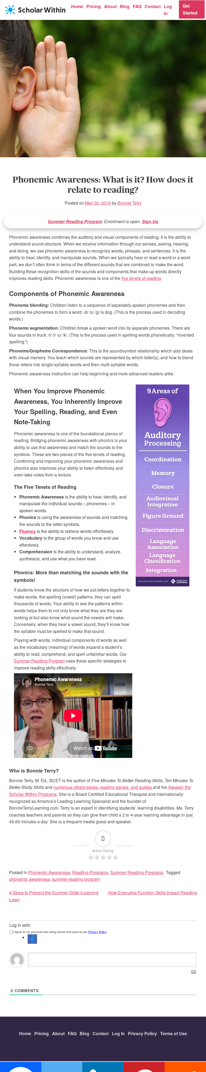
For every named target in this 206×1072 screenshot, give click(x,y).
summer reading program (76, 879)
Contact (153, 6)
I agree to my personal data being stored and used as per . (60, 931)
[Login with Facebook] (32, 939)
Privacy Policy (97, 931)
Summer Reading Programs (136, 872)
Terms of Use (173, 1033)
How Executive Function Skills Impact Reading (152, 892)
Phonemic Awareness (49, 872)
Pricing (93, 6)
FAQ (137, 6)
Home (77, 6)
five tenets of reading (141, 278)
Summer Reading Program (75, 221)
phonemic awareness (29, 879)
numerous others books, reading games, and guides (103, 787)
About (110, 6)
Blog (125, 6)
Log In (168, 9)
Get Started (190, 9)
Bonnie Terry (129, 203)
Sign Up (150, 221)
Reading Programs (90, 872)
